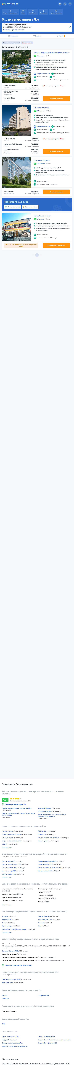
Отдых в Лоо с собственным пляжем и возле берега (54, 1040)
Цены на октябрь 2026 (9, 871)
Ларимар (41, 923)
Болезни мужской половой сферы (48, 838)
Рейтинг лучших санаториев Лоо (15, 804)
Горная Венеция (7, 926)
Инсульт (4, 995)
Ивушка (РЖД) (6, 919)
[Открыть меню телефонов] (60, 4)
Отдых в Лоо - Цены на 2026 (47, 1043)
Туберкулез (5, 998)
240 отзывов (41, 163)
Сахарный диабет (43, 995)
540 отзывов (41, 110)
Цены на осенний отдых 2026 (11, 864)
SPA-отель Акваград (42, 108)
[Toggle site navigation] (70, 4)
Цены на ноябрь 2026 (9, 874)
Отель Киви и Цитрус (42, 216)
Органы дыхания (7, 838)
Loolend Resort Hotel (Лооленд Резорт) (14, 929)
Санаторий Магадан (44, 808)
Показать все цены (56, 98)
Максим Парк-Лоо (44, 916)
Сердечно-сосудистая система (11, 841)
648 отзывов (41, 56)
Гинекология (42, 834)
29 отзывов (40, 219)
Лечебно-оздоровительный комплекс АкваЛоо (52, 53)
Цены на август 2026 (9, 861)
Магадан (5, 916)
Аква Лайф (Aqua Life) (45, 919)
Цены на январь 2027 (45, 871)
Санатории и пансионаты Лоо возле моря (18, 965)
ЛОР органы (42, 831)
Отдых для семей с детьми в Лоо (12, 1043)
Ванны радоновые (7, 982)
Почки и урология (43, 841)
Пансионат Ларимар (42, 160)
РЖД (3, 1024)
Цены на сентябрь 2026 (9, 868)
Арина (4, 923)
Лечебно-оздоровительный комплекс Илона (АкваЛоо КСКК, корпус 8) (52, 815)
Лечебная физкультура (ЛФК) (11, 979)
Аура (39, 926)
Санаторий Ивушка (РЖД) (10, 951)
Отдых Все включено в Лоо (10, 1037)
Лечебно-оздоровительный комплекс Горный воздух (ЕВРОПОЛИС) (18, 814)
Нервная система (7, 831)
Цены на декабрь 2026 (45, 864)
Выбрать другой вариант (56, 245)
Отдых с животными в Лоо (46, 1037)
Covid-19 (4, 844)
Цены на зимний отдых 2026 (47, 861)
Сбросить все (26, 43)
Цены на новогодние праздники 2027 (50, 868)
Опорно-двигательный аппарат (12, 834)
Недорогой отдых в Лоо (9, 1040)
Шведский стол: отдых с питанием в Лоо (14, 1046)
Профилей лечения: (43, 73)
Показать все (6, 847)
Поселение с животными (10, 43)
